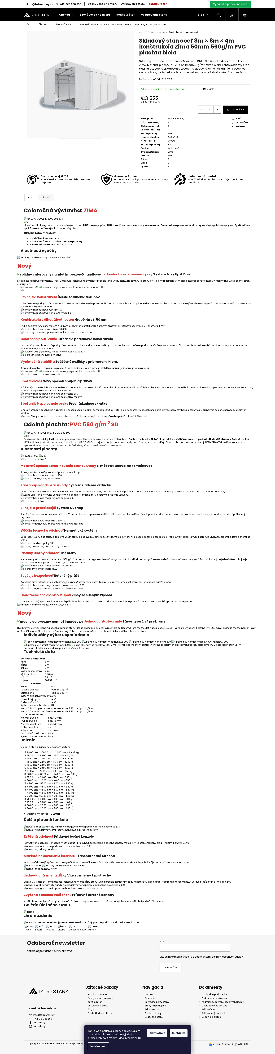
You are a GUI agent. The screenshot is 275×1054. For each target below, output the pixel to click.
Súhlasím (178, 1033)
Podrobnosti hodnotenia (184, 32)
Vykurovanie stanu (133, 4)
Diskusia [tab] (46, 197)
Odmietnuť (157, 1033)
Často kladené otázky (100, 1013)
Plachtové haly (153, 1013)
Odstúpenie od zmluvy (214, 1005)
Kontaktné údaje (42, 1008)
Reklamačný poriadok (214, 1013)
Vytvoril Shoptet (222, 1044)
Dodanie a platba (211, 1016)
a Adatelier (239, 1044)
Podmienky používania (214, 998)
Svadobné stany (154, 1016)
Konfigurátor (157, 4)
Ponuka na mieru (97, 994)
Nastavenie (98, 1046)
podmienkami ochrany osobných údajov (219, 956)
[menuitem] (66, 14)
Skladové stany (176, 118)
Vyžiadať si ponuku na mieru (230, 4)
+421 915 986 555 (70, 4)
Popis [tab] (31, 197)
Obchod (149, 998)
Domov (149, 994)
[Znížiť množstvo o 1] (202, 109)
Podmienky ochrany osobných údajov (223, 1002)
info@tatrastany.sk (40, 4)
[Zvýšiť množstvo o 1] (217, 109)
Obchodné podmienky (214, 994)
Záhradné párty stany (157, 1002)
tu (139, 1038)
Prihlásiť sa (170, 967)
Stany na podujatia (155, 1005)
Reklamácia (208, 1009)
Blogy (91, 1009)
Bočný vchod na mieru (102, 4)
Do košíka (238, 109)
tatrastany (39, 1022)
